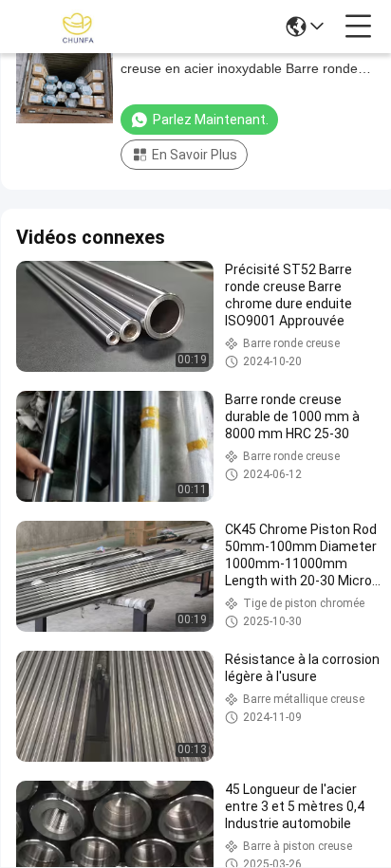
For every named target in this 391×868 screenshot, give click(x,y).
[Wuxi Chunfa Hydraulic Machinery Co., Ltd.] (77, 26)
